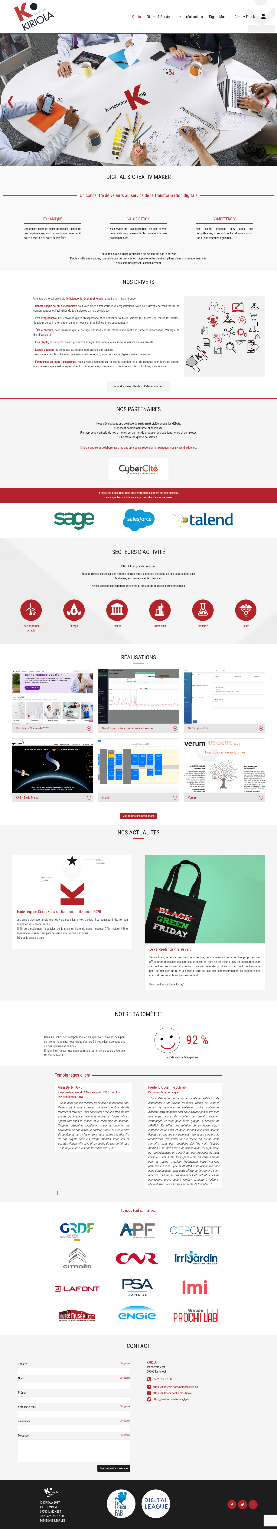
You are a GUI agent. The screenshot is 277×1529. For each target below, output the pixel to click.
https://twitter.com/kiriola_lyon (171, 1399)
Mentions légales (52, 1520)
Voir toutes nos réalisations (139, 816)
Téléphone (74, 1421)
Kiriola (136, 16)
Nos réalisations (191, 16)
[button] (137, 142)
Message (74, 1435)
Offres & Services (160, 16)
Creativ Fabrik (245, 16)
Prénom (22, 1392)
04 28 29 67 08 (163, 1379)
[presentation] (10, 99)
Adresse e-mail (74, 1407)
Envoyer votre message (114, 1468)
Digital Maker (219, 16)
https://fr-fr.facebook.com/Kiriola (172, 1393)
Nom (74, 1378)
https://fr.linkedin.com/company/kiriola (175, 1387)
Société (74, 1364)
